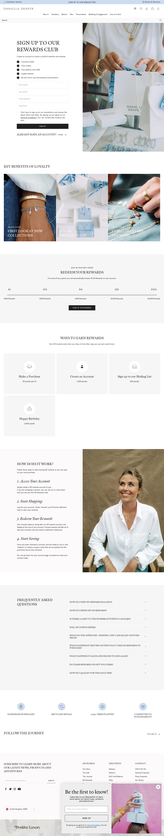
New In (46, 14)
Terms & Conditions (29, 118)
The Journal (87, 776)
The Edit (86, 773)
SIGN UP (51, 781)
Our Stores (139, 780)
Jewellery (55, 14)
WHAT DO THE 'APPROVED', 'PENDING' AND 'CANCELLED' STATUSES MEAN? (104, 636)
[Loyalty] (135, 9)
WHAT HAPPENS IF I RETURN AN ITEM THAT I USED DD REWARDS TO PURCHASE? (105, 646)
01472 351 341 (140, 769)
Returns (112, 773)
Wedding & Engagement (98, 14)
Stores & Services (152, 2)
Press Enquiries (141, 776)
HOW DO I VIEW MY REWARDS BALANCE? (91, 602)
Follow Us (152, 734)
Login (60, 135)
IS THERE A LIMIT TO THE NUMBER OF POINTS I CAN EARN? (100, 619)
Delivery (112, 769)
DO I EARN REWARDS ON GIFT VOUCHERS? (91, 664)
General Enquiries (142, 773)
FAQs (111, 780)
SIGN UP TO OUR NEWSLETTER (82, 2)
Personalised (81, 14)
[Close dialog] (158, 787)
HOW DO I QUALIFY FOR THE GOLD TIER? (91, 673)
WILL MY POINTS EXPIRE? (83, 627)
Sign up (42, 126)
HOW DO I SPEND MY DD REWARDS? (88, 610)
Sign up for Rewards (82, 308)
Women (64, 14)
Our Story (86, 769)
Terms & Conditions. (94, 825)
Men (71, 14)
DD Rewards (87, 780)
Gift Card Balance (116, 776)
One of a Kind (115, 14)
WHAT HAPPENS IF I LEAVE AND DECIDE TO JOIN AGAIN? (99, 656)
